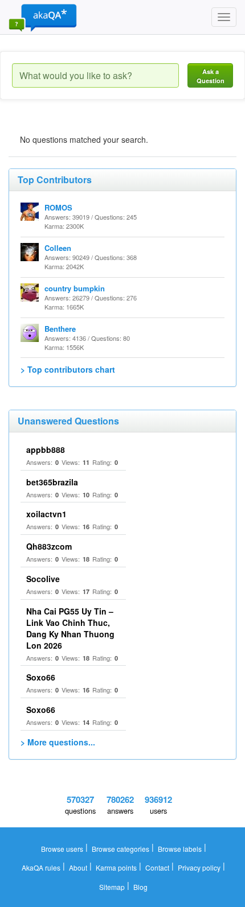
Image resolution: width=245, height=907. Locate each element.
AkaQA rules (41, 867)
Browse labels (180, 849)
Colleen (57, 247)
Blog (140, 887)
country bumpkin (74, 288)
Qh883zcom (49, 546)
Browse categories (120, 849)
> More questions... (58, 742)
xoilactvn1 (46, 514)
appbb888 (45, 449)
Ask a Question (210, 76)
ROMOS (58, 207)
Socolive (43, 578)
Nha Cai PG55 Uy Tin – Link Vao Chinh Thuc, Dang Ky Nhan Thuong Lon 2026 (70, 628)
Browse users (62, 849)
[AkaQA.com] (42, 17)
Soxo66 (40, 677)
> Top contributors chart (68, 369)
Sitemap (112, 887)
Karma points (116, 867)
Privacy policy (199, 867)
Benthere (60, 328)
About (78, 867)
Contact (157, 867)
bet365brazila (52, 482)
